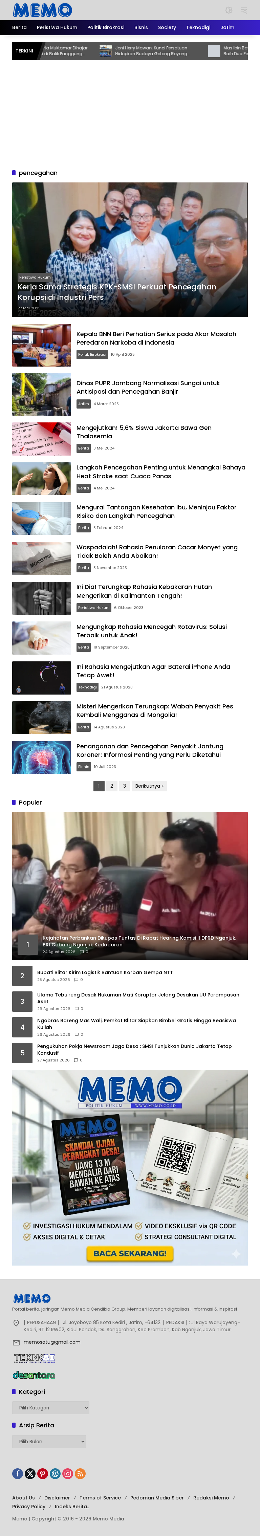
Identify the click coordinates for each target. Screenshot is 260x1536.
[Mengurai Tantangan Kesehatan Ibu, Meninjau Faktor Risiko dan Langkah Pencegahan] (41, 518)
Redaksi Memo (211, 1497)
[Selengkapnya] (130, 1298)
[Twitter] (30, 1473)
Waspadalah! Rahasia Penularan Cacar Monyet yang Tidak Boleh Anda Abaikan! (157, 551)
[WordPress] (55, 1473)
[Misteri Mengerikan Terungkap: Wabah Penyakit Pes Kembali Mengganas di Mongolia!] (41, 717)
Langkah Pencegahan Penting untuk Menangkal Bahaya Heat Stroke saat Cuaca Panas (161, 471)
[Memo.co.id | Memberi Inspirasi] (42, 9)
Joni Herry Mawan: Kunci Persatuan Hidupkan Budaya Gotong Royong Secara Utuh (117, 51)
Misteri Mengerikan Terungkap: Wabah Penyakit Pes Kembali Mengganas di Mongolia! (155, 710)
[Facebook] (17, 1473)
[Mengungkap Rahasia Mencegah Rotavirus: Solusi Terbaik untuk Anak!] (41, 638)
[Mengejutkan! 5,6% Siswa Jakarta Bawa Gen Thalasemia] (41, 439)
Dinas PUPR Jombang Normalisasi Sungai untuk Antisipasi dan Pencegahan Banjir (148, 387)
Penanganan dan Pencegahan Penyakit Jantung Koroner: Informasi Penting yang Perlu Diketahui (150, 750)
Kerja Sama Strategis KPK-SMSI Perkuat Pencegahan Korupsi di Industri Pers (117, 292)
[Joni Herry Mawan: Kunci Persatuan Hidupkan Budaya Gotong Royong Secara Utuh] (71, 51)
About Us (23, 1497)
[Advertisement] (130, 111)
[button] (229, 10)
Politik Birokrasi (92, 354)
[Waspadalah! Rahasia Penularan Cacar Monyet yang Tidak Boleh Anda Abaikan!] (41, 558)
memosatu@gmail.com (52, 1342)
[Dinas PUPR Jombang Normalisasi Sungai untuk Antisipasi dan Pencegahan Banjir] (41, 394)
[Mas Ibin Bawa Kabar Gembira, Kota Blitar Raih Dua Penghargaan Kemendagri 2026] (180, 51)
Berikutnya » (149, 786)
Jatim (83, 404)
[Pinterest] (42, 1473)
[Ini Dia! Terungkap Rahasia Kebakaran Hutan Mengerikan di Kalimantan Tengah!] (41, 598)
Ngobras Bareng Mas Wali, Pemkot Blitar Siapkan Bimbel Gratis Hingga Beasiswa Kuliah (136, 1024)
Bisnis (83, 766)
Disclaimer (57, 1497)
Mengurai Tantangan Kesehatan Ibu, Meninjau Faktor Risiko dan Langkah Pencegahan (157, 511)
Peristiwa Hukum (35, 277)
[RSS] (80, 1473)
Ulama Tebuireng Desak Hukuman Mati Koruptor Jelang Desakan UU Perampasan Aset (138, 998)
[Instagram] (67, 1473)
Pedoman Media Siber (157, 1497)
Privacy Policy (28, 1506)
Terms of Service (100, 1497)
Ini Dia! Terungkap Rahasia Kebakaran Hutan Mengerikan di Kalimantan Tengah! (144, 591)
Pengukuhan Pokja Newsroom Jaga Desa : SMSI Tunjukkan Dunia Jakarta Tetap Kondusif (134, 1049)
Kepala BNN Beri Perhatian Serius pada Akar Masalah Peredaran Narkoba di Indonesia (156, 338)
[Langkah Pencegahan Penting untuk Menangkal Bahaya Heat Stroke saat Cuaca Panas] (41, 479)
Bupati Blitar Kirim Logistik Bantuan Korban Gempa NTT (105, 972)
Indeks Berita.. (72, 1506)
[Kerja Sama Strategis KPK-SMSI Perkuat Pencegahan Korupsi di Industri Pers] (130, 249)
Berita (83, 448)
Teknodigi (87, 687)
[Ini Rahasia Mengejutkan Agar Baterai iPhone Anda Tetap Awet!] (41, 678)
